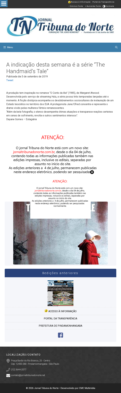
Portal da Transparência (103, 2)
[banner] (60, 217)
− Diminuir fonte (75, 6)
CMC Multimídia (87, 388)
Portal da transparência (60, 318)
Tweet (9, 80)
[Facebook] (60, 336)
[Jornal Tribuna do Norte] (60, 25)
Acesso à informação (62, 311)
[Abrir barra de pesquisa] (116, 47)
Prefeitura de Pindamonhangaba (60, 325)
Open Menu (4, 3)
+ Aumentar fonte (93, 6)
